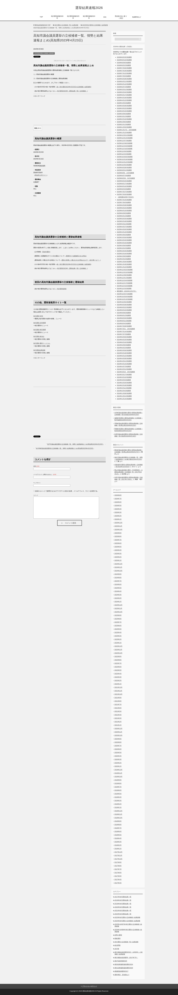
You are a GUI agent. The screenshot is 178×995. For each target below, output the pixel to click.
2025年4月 (118, 550)
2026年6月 (118, 502)
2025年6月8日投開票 (124, 213)
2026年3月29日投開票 (124, 105)
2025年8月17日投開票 (124, 183)
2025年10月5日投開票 (124, 165)
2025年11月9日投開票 (124, 151)
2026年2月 (118, 516)
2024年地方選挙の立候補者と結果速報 (127, 921)
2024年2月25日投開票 (124, 382)
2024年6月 (118, 584)
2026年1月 (118, 519)
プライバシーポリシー (89, 986)
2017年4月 (118, 879)
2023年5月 (118, 629)
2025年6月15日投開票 (124, 210)
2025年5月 (118, 546)
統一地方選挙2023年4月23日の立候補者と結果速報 (74, 87)
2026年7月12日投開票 (124, 73)
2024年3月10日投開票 (124, 377)
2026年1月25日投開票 (124, 127)
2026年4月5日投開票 (124, 103)
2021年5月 (118, 711)
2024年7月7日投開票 (124, 334)
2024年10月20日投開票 (124, 296)
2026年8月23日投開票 (124, 57)
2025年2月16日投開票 (124, 253)
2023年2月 (118, 639)
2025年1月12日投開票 (124, 267)
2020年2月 (118, 763)
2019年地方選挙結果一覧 (123, 903)
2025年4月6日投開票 (124, 235)
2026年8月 (118, 495)
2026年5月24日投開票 (124, 92)
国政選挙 (118, 938)
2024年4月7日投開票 (124, 366)
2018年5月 (118, 835)
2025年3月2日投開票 (124, 248)
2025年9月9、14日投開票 (125, 173)
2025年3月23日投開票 (124, 240)
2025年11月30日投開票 (124, 143)
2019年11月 (118, 773)
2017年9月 (118, 862)
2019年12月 (118, 769)
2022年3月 (118, 677)
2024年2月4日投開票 (124, 391)
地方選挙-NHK (38, 316)
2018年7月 (118, 828)
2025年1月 (118, 560)
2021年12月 (118, 687)
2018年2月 (118, 845)
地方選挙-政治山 (38, 336)
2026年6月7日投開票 (124, 87)
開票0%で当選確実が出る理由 (76, 256)
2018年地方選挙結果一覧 (123, 900)
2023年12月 (118, 605)
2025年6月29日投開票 (124, 205)
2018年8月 (118, 824)
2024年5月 (118, 588)
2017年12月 (118, 852)
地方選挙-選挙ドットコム (41, 343)
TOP (41, 17)
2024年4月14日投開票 (124, 364)
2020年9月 (118, 739)
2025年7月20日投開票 (124, 194)
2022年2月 (118, 680)
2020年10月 (118, 735)
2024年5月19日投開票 (124, 353)
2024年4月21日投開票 (124, 361)
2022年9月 (118, 656)
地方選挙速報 (61, 289)
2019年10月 (118, 776)
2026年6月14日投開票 (124, 84)
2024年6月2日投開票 (124, 347)
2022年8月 (118, 660)
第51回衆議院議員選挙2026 (124, 968)
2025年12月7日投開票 (124, 140)
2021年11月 (118, 691)
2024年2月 (118, 598)
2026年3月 (118, 512)
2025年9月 (118, 533)
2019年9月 (118, 780)
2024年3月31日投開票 (124, 369)
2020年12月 (118, 728)
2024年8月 (118, 577)
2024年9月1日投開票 (124, 315)
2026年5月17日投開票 (124, 95)
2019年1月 (118, 807)
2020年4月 (118, 756)
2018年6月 (118, 831)
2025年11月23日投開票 (124, 146)
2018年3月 (118, 842)
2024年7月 (118, 581)
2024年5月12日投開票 (124, 356)
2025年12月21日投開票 (124, 135)
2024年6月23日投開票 (124, 339)
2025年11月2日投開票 (124, 154)
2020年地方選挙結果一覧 (123, 907)
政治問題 (118, 945)
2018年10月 (118, 818)
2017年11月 (118, 855)
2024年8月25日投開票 (124, 318)
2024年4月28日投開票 (124, 358)
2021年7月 (118, 704)
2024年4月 (118, 591)
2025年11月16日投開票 (124, 148)
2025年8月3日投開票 (124, 189)
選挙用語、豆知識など (122, 975)
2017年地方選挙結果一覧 (123, 897)
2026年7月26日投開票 (124, 68)
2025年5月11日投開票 (124, 224)
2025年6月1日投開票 (124, 216)
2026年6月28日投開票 (124, 79)
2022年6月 (118, 667)
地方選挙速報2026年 (57, 17)
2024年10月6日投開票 (124, 302)
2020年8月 (118, 742)
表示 (39, 128)
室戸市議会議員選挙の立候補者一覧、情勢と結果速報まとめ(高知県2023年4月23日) (75, 444)
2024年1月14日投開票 (124, 399)
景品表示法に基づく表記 (121, 17)
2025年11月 (118, 526)
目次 (104, 17)
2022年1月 (118, 684)
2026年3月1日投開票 (124, 116)
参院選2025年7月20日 (125, 197)
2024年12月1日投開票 (124, 278)
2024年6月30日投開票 (124, 337)
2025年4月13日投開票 (124, 232)
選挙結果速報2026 (89, 8)
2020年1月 (118, 766)
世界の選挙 (118, 935)
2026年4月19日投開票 (124, 97)
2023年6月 (118, 625)
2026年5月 (118, 505)
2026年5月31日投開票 (124, 89)
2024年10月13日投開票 (124, 299)
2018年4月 (118, 838)
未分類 (117, 949)
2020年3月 (118, 759)
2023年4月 (118, 632)
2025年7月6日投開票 (124, 202)
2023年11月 (118, 608)
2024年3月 (118, 595)
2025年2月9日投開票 (124, 256)
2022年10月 (118, 653)
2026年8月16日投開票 (124, 60)
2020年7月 (118, 745)
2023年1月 (118, 643)
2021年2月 (118, 721)
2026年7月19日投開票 (124, 70)
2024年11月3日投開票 (124, 288)
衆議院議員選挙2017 (121, 971)
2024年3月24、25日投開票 (126, 372)
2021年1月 (118, 725)
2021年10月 (118, 694)
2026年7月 (118, 498)
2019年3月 (118, 800)
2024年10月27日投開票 (124, 294)
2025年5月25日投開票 (124, 218)
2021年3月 (118, 718)
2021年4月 (118, 715)
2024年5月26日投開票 (124, 350)
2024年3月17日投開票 (124, 374)
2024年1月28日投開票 (124, 393)
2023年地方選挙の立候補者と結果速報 (44, 53)
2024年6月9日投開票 (124, 345)
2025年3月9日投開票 (124, 245)
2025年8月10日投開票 (124, 186)
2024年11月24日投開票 (124, 280)
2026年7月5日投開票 (124, 76)
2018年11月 (118, 814)
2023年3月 (118, 636)
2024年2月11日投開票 (124, 388)
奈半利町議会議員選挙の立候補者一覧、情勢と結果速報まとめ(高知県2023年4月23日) (64, 448)
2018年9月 (118, 821)
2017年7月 (118, 869)
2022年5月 (118, 670)
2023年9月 (118, 615)
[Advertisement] (69, 110)
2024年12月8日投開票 (124, 275)
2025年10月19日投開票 (124, 159)
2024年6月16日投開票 (124, 342)
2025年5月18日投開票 (124, 221)
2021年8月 (118, 701)
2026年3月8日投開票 (124, 114)
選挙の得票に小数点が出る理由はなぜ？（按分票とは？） (81, 260)
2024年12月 (118, 564)
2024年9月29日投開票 (124, 304)
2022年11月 (118, 649)
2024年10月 (118, 570)
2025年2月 (118, 557)
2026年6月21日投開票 (124, 81)
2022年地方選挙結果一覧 (123, 914)
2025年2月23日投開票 (124, 251)
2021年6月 (118, 708)
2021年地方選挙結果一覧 (123, 910)
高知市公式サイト (41, 175)
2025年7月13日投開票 (124, 200)
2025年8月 (118, 536)
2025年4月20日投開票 (124, 229)
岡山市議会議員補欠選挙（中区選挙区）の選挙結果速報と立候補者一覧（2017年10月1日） (128, 472)
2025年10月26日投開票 (124, 157)
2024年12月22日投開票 (124, 269)
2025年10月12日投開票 (124, 162)
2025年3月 (118, 553)
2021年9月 (118, 697)
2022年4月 (118, 673)
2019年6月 (118, 790)
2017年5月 (118, 876)
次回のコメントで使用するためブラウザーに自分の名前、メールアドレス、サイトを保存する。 (67, 491)
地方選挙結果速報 (39, 350)
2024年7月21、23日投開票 (126, 329)
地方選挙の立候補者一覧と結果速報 (126, 942)
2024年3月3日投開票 (124, 380)
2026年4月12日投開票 (124, 100)
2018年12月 (118, 811)
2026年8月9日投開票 (124, 62)
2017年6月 (118, 872)
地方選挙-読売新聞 (39, 323)
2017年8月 (118, 866)
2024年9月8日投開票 (124, 313)
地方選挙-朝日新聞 (39, 329)
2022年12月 (118, 646)
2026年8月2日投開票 (124, 65)
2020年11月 (118, 732)
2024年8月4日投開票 (124, 323)
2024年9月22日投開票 (124, 307)
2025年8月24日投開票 (124, 181)
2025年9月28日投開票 (124, 167)
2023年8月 (118, 619)
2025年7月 (118, 540)
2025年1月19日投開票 (124, 264)
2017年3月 (118, 883)
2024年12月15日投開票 (124, 272)
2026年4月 (118, 509)
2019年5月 (118, 794)
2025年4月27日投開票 (124, 226)
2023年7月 (118, 622)
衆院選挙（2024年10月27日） (127, 291)
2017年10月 (118, 859)
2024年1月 (118, 601)
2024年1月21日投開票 (124, 396)
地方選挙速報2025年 (73, 17)
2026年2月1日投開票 (124, 124)
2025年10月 (118, 529)
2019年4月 (118, 797)
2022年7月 (118, 663)
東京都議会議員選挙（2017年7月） (126, 957)
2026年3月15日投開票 (124, 111)
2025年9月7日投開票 (124, 175)
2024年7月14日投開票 (124, 331)
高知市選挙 (46, 252)
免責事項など (136, 17)
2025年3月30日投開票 (124, 237)
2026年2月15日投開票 (124, 119)
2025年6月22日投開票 (124, 208)
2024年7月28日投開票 (124, 326)
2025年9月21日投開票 (124, 170)
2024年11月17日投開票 (124, 283)
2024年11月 (118, 567)
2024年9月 (118, 574)
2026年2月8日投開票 (124, 122)
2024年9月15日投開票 (124, 310)
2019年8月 (118, 783)
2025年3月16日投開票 (124, 243)
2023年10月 (118, 612)
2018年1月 (118, 848)
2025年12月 (118, 522)
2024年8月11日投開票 (124, 321)
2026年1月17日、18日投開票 (126, 130)
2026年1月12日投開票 (124, 132)
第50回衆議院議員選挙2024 (124, 964)
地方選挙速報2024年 (89, 17)
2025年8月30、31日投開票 (126, 178)
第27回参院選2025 (121, 961)
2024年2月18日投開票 (124, 385)
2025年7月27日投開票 (124, 192)
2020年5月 (118, 752)
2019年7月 (118, 787)
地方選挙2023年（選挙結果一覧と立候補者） (72, 91)
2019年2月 (118, 804)
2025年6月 (118, 543)
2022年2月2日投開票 (124, 259)
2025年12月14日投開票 (124, 138)
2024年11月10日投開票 (124, 286)
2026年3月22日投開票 (124, 108)
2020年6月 (118, 749)
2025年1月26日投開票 (124, 261)
